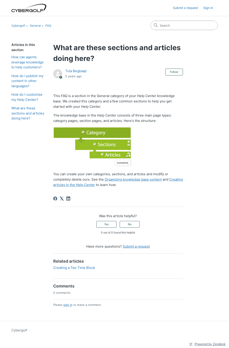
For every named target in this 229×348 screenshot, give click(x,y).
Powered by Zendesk (210, 344)
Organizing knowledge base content (133, 179)
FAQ (48, 25)
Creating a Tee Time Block (74, 268)
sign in (67, 305)
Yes (106, 224)
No (129, 224)
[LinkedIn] (68, 199)
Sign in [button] (208, 8)
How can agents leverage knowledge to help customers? (27, 62)
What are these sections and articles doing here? (27, 113)
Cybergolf (18, 25)
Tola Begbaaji (76, 71)
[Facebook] (55, 199)
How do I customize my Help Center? (26, 97)
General (35, 25)
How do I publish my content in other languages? (27, 81)
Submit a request (185, 8)
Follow (174, 71)
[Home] (28, 8)
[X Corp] (62, 199)
